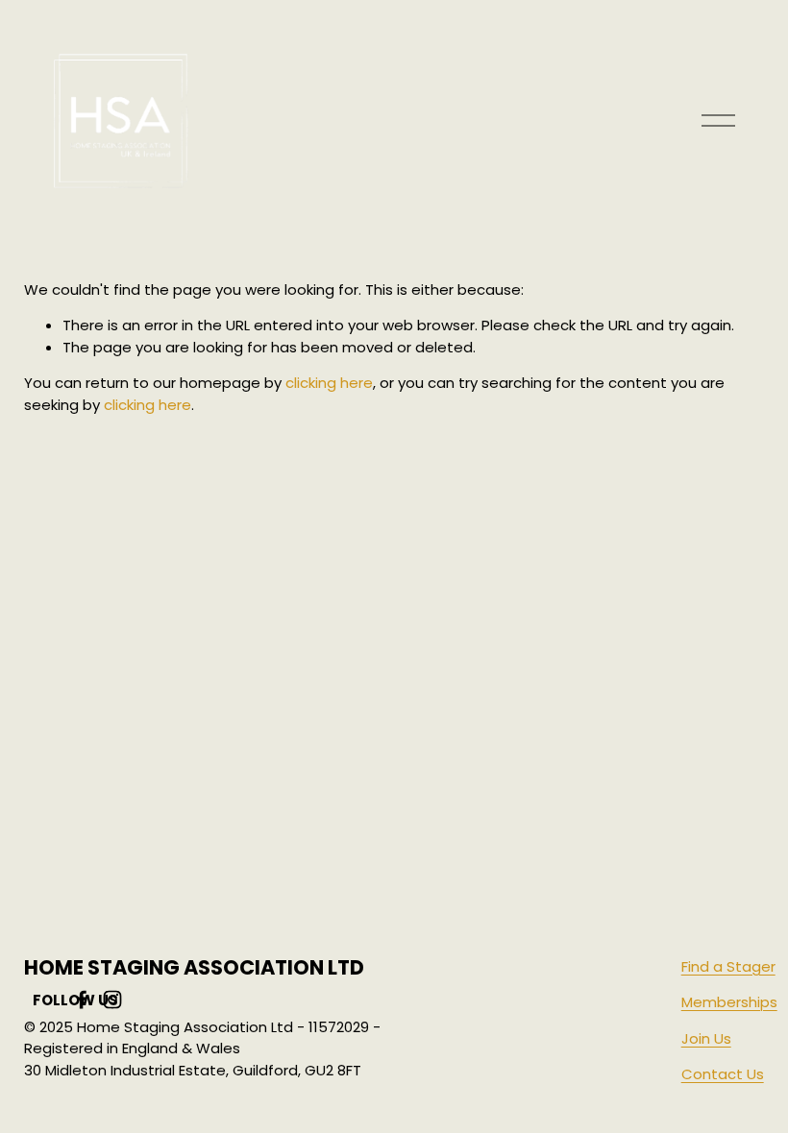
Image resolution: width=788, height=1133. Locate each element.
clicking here (329, 383)
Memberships (729, 1002)
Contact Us (722, 1074)
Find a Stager (728, 966)
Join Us (706, 1038)
